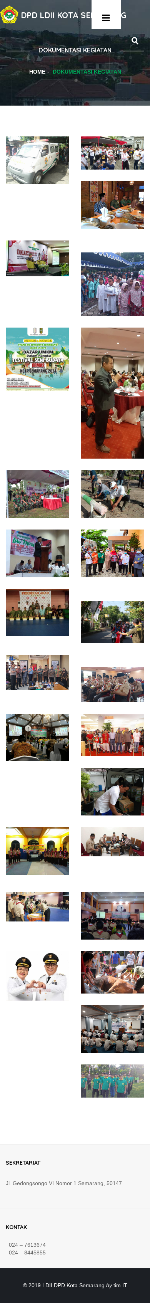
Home (37, 72)
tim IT (120, 1285)
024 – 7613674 (26, 1245)
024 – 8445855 (26, 1252)
